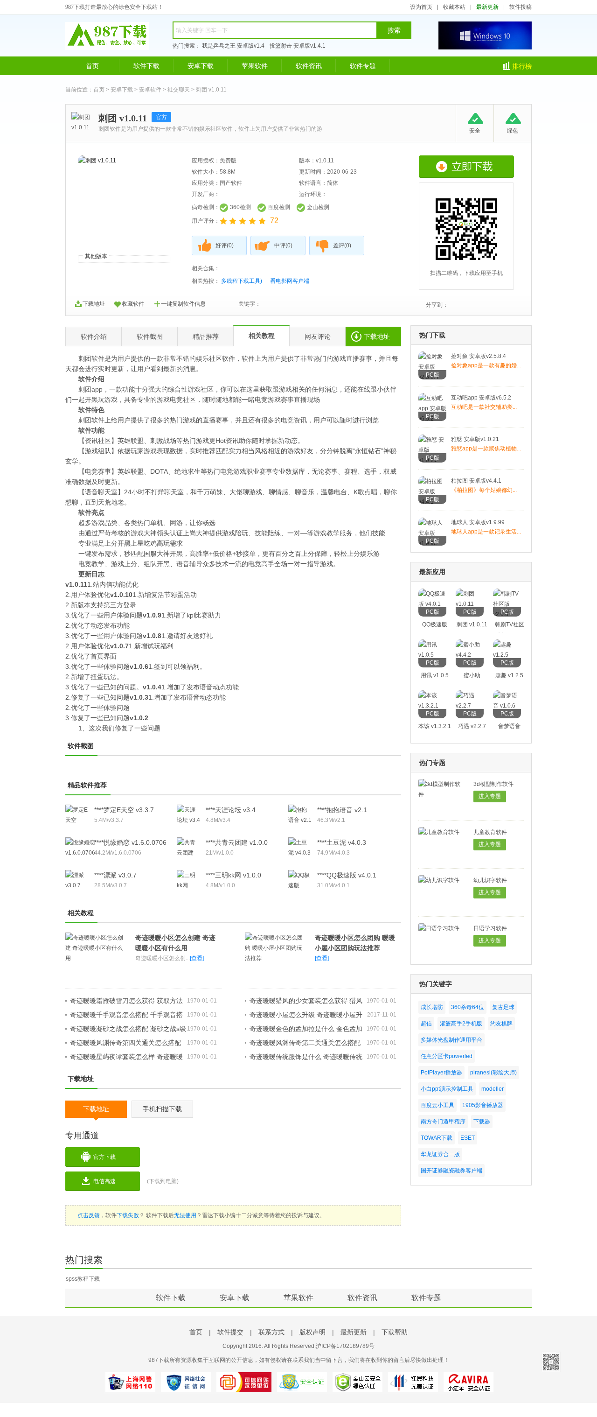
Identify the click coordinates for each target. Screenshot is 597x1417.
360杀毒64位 (467, 1007)
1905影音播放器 (482, 1105)
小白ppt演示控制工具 (447, 1089)
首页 (92, 66)
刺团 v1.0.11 (472, 624)
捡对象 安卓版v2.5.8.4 (478, 356)
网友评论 (318, 336)
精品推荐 (206, 336)
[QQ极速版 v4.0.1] (432, 604)
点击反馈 (88, 1215)
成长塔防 (432, 1007)
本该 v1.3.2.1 (434, 726)
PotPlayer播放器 (441, 1072)
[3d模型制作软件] (441, 794)
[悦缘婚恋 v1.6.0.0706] (80, 852)
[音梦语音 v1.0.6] (507, 705)
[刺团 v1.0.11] (470, 604)
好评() (224, 245)
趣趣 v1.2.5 (509, 675)
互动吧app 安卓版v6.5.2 (481, 397)
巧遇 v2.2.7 (472, 726)
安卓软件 (150, 89)
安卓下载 (200, 66)
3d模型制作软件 (493, 784)
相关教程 (262, 335)
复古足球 (503, 1007)
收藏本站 (454, 7)
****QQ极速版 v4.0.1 (346, 875)
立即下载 (466, 166)
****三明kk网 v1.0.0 (233, 875)
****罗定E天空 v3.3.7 (124, 810)
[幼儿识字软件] (438, 880)
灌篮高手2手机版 (461, 1023)
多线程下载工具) (241, 281)
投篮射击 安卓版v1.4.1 (298, 45)
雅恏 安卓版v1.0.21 (475, 439)
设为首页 (421, 7)
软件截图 (150, 336)
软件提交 (230, 1332)
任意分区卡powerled (446, 1056)
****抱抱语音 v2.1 (342, 810)
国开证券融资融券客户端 (451, 1170)
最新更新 (487, 7)
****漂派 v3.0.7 (115, 875)
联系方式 (271, 1332)
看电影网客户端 (289, 281)
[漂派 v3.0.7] (77, 885)
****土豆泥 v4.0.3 (341, 842)
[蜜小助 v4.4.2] (470, 655)
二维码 (551, 1362)
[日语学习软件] (438, 928)
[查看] (197, 958)
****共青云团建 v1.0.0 (237, 842)
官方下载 (104, 1157)
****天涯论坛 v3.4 (231, 810)
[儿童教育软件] (438, 832)
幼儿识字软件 (490, 880)
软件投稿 (520, 7)
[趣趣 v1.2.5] (507, 655)
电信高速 (104, 1181)
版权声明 (312, 1332)
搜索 (394, 30)
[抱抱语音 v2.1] (300, 820)
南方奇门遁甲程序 (443, 1121)
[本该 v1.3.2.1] (432, 705)
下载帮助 (395, 1332)
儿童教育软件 (490, 832)
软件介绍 (94, 336)
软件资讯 (309, 66)
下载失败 (128, 1215)
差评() (342, 245)
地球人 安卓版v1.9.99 (478, 522)
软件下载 (146, 66)
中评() (283, 245)
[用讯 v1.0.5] (432, 655)
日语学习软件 (490, 928)
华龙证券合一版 (440, 1154)
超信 (426, 1023)
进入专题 (490, 796)
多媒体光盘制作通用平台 (451, 1040)
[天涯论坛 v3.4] (188, 820)
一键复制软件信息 (183, 304)
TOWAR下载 (436, 1138)
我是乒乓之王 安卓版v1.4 (233, 45)
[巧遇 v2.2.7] (470, 705)
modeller (492, 1089)
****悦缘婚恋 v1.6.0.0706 (130, 842)
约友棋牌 (501, 1023)
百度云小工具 (437, 1105)
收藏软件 (133, 304)
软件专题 (363, 66)
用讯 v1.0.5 (435, 675)
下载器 (481, 1121)
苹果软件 (255, 66)
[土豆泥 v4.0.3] (300, 852)
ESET (467, 1138)
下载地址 (94, 304)
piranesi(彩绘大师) (493, 1072)
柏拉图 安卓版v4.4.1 (476, 480)
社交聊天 (178, 89)
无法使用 (185, 1215)
